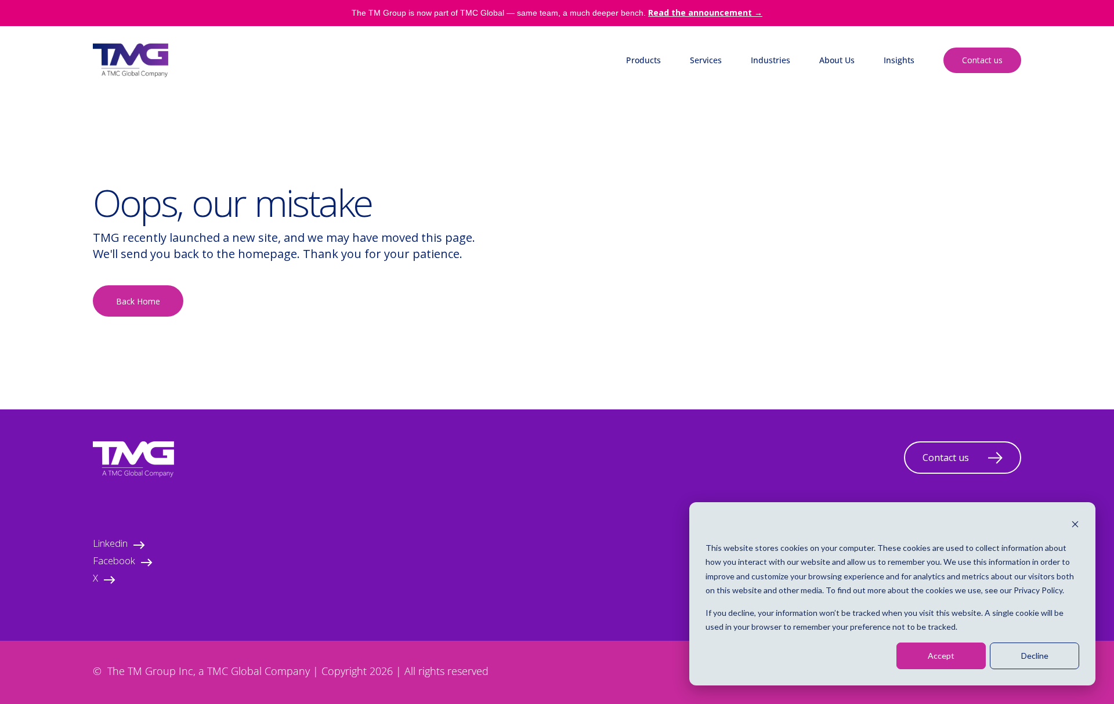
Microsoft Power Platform (675, 111)
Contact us (982, 60)
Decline (1034, 656)
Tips (891, 134)
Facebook (114, 562)
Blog (892, 88)
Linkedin (110, 544)
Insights (899, 60)
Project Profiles (913, 157)
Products (643, 60)
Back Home (138, 301)
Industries (770, 60)
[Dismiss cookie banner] (1075, 525)
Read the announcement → (705, 12)
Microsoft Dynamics (664, 88)
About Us (837, 60)
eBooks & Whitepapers (927, 111)
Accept (941, 656)
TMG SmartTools (658, 134)
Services (706, 60)
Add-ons (641, 157)
